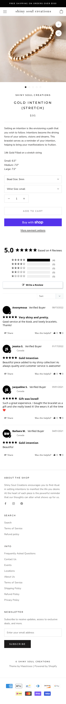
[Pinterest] (21, 503)
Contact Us (10, 559)
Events (8, 565)
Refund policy (11, 534)
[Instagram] (13, 503)
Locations (9, 571)
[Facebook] (5, 503)
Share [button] (10, 333)
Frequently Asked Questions (20, 553)
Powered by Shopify (45, 666)
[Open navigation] (5, 11)
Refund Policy (11, 594)
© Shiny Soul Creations (32, 661)
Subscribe (17, 644)
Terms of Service (13, 528)
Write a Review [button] (34, 284)
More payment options (33, 230)
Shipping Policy (12, 588)
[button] (56, 333)
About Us (9, 576)
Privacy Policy (11, 600)
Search (8, 522)
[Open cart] (61, 11)
